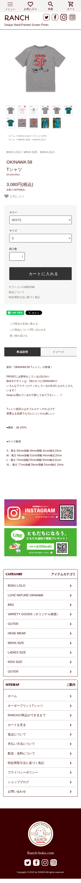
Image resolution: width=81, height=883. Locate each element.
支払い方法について (21, 743)
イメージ (58, 351)
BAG (11, 604)
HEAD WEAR (17, 633)
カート (71, 9)
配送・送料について (21, 753)
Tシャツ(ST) (40, 136)
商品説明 (22, 351)
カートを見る (17, 725)
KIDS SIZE (15, 662)
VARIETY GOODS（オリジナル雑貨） (34, 614)
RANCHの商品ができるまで (27, 715)
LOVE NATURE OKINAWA (25, 595)
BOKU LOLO (24, 136)
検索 (50, 9)
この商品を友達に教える (24, 323)
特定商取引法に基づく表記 (24, 297)
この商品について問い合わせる (28, 329)
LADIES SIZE (17, 652)
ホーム (12, 136)
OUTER (13, 623)
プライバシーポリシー (23, 772)
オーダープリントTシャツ (25, 705)
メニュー (10, 9)
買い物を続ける (19, 335)
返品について (16, 292)
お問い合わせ (17, 791)
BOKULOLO (39, 139)
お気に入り (30, 9)
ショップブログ (18, 782)
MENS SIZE (24, 139)
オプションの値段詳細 (22, 286)
